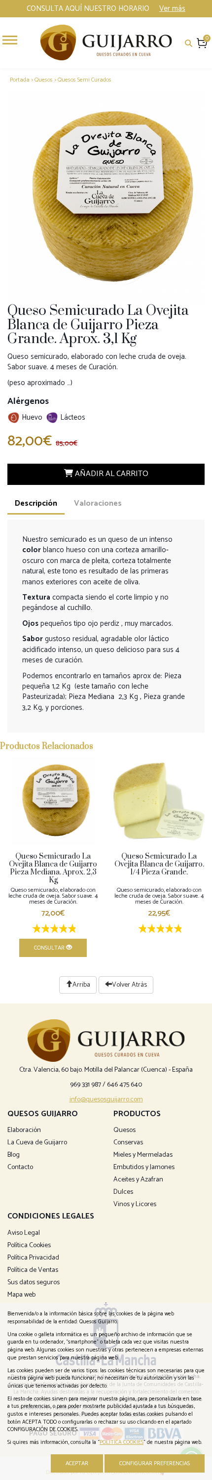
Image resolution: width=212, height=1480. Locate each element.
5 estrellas (71, 929)
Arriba (81, 985)
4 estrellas (62, 929)
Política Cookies (29, 1245)
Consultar (50, 948)
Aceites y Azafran (138, 1179)
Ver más (172, 8)
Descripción (36, 503)
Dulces (123, 1192)
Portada (20, 80)
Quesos (44, 80)
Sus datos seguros (33, 1282)
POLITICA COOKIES (121, 1442)
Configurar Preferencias (154, 1463)
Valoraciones (98, 503)
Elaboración (24, 1130)
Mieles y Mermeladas (143, 1155)
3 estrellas (53, 929)
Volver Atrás (129, 985)
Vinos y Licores (134, 1204)
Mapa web (21, 1295)
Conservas (128, 1142)
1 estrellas (35, 929)
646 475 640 (124, 1084)
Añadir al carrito (110, 473)
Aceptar (77, 1463)
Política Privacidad (33, 1257)
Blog (13, 1155)
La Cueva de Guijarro (37, 1142)
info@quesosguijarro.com (106, 1099)
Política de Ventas (32, 1270)
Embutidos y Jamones (144, 1167)
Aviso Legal (23, 1233)
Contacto (20, 1167)
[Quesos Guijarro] (106, 42)
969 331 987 (85, 1084)
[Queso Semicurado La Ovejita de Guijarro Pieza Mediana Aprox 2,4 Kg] (53, 801)
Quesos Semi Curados (84, 80)
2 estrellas (44, 929)
